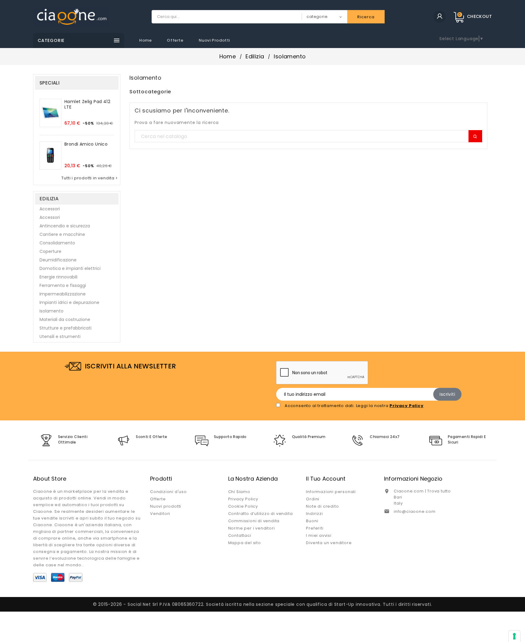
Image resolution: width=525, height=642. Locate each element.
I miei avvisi (318, 535)
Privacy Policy (243, 499)
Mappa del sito (244, 543)
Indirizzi (314, 513)
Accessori (49, 209)
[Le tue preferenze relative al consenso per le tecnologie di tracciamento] (514, 636)
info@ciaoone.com (415, 511)
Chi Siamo (239, 492)
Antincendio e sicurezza (64, 226)
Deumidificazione (58, 260)
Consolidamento (57, 243)
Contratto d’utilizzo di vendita (260, 513)
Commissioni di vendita (254, 521)
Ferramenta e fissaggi (62, 285)
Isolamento (51, 311)
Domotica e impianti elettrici (70, 268)
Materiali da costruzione (64, 319)
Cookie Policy (243, 506)
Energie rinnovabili (58, 277)
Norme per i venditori (251, 528)
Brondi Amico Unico (86, 144)
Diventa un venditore (329, 543)
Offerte (175, 40)
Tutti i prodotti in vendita (89, 178)
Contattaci (239, 535)
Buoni (312, 521)
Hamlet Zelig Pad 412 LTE (87, 104)
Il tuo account (325, 478)
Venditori (160, 513)
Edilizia (49, 198)
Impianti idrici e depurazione (69, 302)
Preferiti (314, 528)
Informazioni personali (331, 492)
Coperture (50, 251)
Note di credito (322, 506)
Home (145, 40)
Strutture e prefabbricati (65, 328)
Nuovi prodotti (214, 40)
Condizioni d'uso (168, 492)
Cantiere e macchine (62, 234)
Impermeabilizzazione (62, 294)
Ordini (312, 499)
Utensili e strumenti (60, 336)
